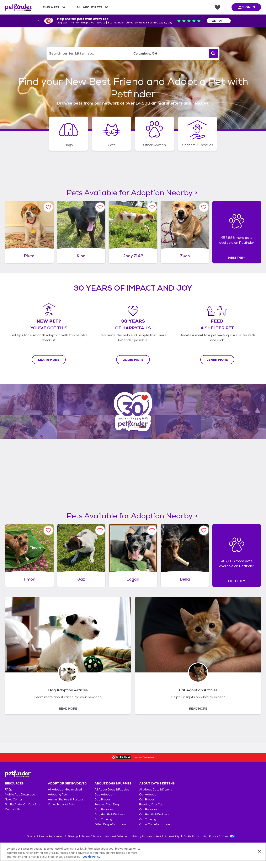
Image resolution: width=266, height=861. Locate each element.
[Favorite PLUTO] (48, 207)
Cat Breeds (147, 799)
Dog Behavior (104, 809)
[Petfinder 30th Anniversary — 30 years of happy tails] (133, 411)
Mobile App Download (20, 794)
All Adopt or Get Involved (65, 789)
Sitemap (73, 836)
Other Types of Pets (61, 804)
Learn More (48, 360)
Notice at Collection (116, 836)
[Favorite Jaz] (100, 530)
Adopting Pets (58, 794)
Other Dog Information (110, 824)
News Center (13, 799)
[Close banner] (38, 20)
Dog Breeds (103, 799)
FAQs (8, 789)
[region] (133, 852)
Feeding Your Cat (151, 804)
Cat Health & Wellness (154, 814)
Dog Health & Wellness (110, 814)
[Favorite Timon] (48, 530)
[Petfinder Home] (18, 7)
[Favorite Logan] (152, 530)
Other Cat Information (154, 824)
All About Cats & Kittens (155, 789)
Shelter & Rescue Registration (45, 836)
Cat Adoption (148, 794)
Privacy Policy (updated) (146, 836)
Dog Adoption (104, 794)
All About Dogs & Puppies (112, 789)
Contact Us (12, 809)
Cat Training (147, 819)
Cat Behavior (148, 809)
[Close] (259, 851)
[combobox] (168, 53)
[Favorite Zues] (203, 207)
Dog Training (103, 819)
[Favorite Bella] (203, 530)
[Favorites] (217, 7)
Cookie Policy (191, 836)
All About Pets (89, 7)
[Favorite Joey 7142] (152, 207)
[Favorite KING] (100, 207)
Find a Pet (51, 7)
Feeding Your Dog (107, 804)
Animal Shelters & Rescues (66, 799)
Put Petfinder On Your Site (22, 804)
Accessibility (172, 836)
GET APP (219, 21)
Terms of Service (91, 836)
